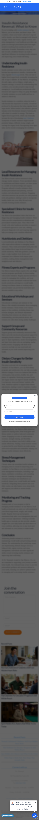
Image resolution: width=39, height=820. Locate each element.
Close (34, 395)
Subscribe (19, 417)
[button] (34, 7)
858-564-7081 (26, 1)
